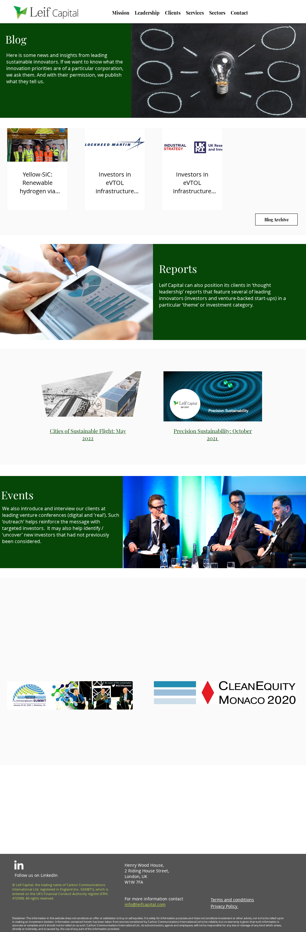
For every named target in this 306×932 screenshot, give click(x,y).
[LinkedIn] (18, 864)
